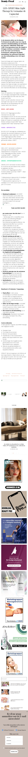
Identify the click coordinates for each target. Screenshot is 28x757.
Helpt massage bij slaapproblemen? (15, 692)
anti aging (8, 373)
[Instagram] (20, 1)
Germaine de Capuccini (17, 373)
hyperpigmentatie (15, 375)
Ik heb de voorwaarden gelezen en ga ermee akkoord (15, 748)
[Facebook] (21, 1)
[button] (9, 453)
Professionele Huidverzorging (15, 5)
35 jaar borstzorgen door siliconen (17, 700)
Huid (7, 5)
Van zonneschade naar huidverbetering (17, 708)
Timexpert (23, 375)
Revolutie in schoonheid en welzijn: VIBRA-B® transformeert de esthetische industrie (14, 445)
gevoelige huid (6, 375)
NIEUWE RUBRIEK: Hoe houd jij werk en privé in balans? (18, 684)
